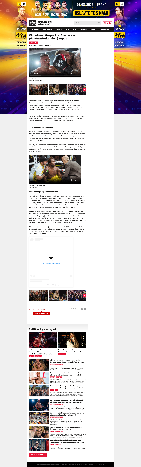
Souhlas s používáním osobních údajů (74, 464)
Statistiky (92, 464)
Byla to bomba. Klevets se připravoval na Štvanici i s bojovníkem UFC (66, 428)
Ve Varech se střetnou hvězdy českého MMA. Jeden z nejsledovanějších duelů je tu (40, 352)
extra (59, 444)
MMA (59, 30)
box (36, 42)
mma (36, 356)
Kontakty (101, 464)
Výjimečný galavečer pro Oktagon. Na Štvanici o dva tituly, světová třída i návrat (67, 361)
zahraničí (52, 377)
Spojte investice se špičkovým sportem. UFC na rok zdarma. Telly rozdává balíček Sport (67, 441)
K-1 (74, 30)
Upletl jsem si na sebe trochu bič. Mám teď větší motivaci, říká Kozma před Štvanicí (66, 401)
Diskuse (42, 309)
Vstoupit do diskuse (41, 313)
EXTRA (93, 30)
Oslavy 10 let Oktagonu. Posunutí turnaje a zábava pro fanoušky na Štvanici (67, 414)
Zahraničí (48, 30)
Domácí (35, 30)
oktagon (31, 356)
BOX (67, 30)
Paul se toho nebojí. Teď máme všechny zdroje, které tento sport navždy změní (65, 374)
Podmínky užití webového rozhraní (48, 464)
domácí (31, 42)
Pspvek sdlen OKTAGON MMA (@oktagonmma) (51, 285)
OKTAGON (104, 30)
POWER (83, 30)
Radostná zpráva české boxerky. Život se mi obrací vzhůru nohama (71, 351)
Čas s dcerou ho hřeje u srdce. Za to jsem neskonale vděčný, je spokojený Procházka (67, 387)
